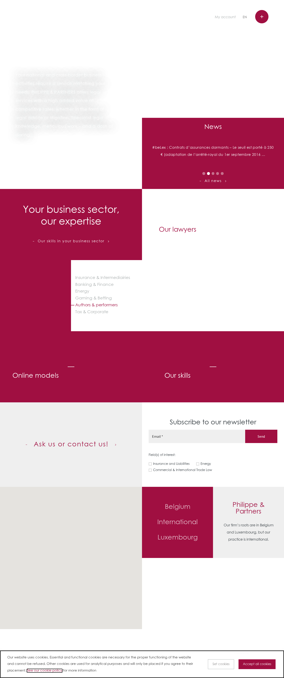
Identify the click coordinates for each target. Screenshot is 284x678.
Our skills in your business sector (71, 241)
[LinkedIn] (193, 17)
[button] (93, 551)
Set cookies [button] (221, 664)
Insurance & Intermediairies (102, 278)
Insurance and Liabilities (171, 463)
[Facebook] (179, 17)
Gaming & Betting (93, 298)
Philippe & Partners (37, 16)
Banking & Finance (94, 285)
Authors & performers (96, 305)
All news (213, 181)
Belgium (177, 507)
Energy (82, 291)
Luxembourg (178, 537)
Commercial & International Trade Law (182, 470)
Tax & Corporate (91, 312)
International (177, 522)
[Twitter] (186, 17)
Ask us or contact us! (71, 444)
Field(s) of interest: (162, 455)
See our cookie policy (44, 670)
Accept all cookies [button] (257, 664)
